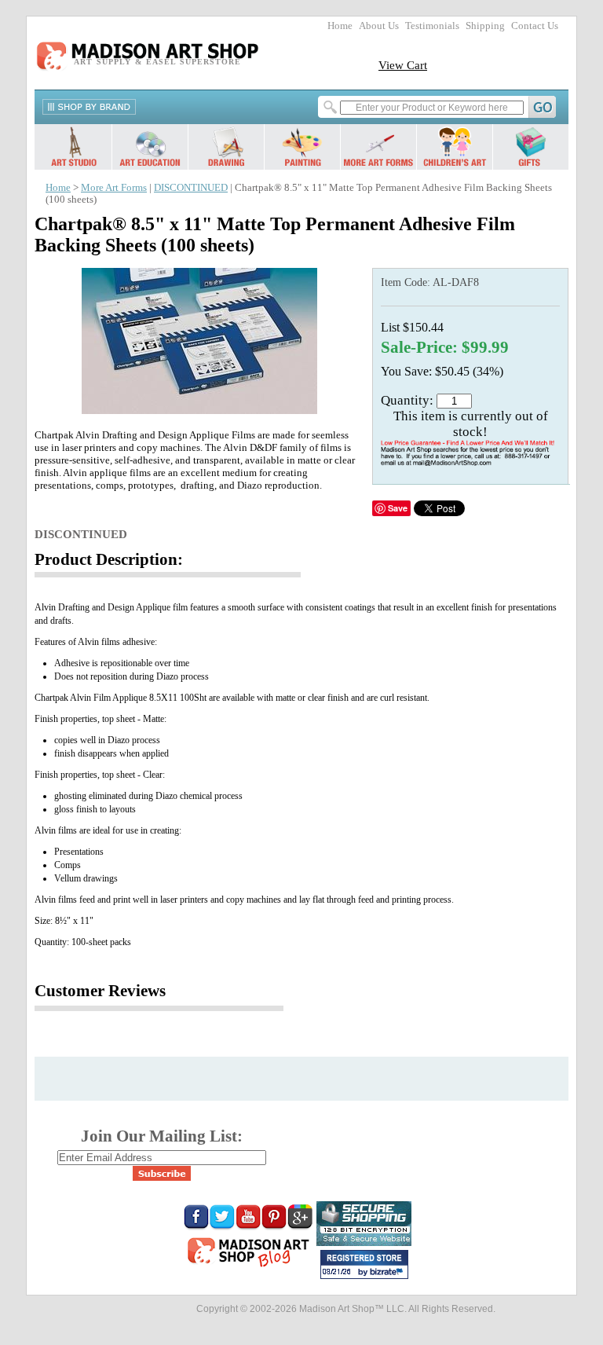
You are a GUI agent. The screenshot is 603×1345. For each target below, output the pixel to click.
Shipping (485, 25)
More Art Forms (114, 187)
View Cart (402, 64)
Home (340, 25)
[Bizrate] (388, 1272)
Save (397, 508)
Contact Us (534, 25)
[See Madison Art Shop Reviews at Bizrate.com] (364, 1264)
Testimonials (432, 25)
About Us (379, 25)
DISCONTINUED (191, 187)
